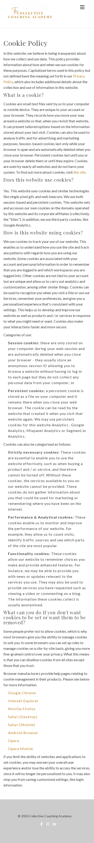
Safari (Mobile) (21, 724)
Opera (13, 740)
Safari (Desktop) (22, 716)
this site (79, 172)
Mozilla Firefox (22, 709)
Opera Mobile (20, 748)
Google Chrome (22, 693)
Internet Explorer (23, 701)
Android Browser (23, 732)
